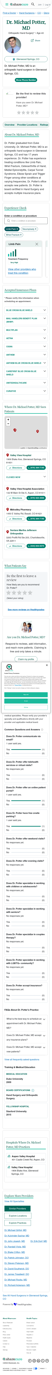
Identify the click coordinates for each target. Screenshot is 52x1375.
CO (39, 12)
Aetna (9, 338)
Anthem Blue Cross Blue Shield (23, 363)
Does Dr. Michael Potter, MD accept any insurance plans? (24, 1037)
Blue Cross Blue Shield (19, 310)
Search (33, 4)
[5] (37, 112)
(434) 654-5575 (37, 545)
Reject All (26, 694)
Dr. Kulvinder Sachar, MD (16, 1235)
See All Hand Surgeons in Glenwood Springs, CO (25, 1297)
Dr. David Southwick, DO (16, 1268)
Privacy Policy (18, 685)
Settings (26, 707)
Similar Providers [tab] (17, 1208)
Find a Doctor (9, 12)
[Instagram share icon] (34, 1361)
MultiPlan (11, 330)
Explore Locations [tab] (18, 1215)
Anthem (10, 354)
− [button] (8, 423)
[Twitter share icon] (43, 1361)
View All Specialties (14, 1201)
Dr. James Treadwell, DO (16, 1274)
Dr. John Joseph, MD (14, 1241)
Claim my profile (26, 659)
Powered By (8, 1304)
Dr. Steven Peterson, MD (16, 1263)
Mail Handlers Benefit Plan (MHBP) (21, 320)
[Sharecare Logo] (19, 4)
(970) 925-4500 (37, 497)
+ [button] (8, 419)
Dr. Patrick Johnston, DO (16, 1257)
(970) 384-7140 (37, 467)
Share (37, 40)
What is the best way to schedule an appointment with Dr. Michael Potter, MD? (24, 1023)
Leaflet (22, 448)
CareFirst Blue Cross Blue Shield (21, 373)
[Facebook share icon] (30, 1361)
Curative (11, 391)
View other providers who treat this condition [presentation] (22, 271)
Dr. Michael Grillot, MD (15, 1230)
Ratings (44, 124)
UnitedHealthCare (16, 382)
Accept (26, 701)
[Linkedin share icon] (38, 1361)
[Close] (47, 665)
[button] (41, 729)
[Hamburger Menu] (7, 4)
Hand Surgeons (27, 12)
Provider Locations (27, 124)
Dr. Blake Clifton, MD (14, 1252)
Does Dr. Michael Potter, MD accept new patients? (24, 1049)
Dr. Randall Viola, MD (15, 1246)
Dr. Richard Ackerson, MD (17, 1285)
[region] (26, 687)
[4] (32, 112)
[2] (23, 112)
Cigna (9, 346)
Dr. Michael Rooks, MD (15, 1279)
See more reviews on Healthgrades (26, 609)
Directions (17, 467)
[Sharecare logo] (26, 1359)
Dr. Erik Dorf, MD (39, 1241)
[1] (18, 112)
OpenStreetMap (33, 448)
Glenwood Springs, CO (27, 59)
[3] (27, 112)
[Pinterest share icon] (47, 1361)
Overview (9, 124)
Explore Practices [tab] (17, 1222)
